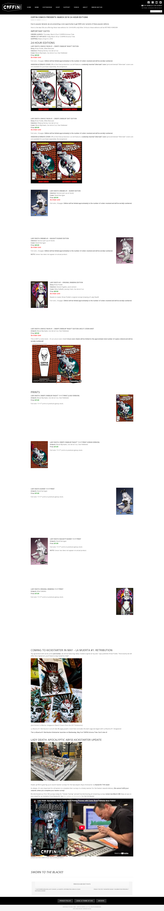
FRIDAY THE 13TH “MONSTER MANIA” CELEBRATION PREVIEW (111, 889)
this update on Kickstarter (72, 796)
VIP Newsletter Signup (153, 5)
